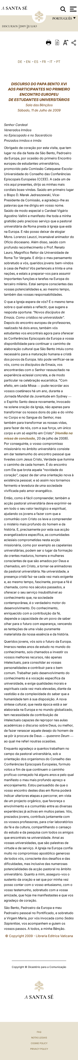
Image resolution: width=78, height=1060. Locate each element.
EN (28, 62)
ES (36, 62)
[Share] (74, 43)
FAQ (39, 1032)
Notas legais (39, 1037)
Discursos (10, 26)
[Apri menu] (73, 9)
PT (58, 62)
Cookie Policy (39, 1043)
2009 (23, 26)
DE (20, 62)
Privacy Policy (39, 1049)
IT (51, 62)
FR (44, 62)
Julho (32, 26)
